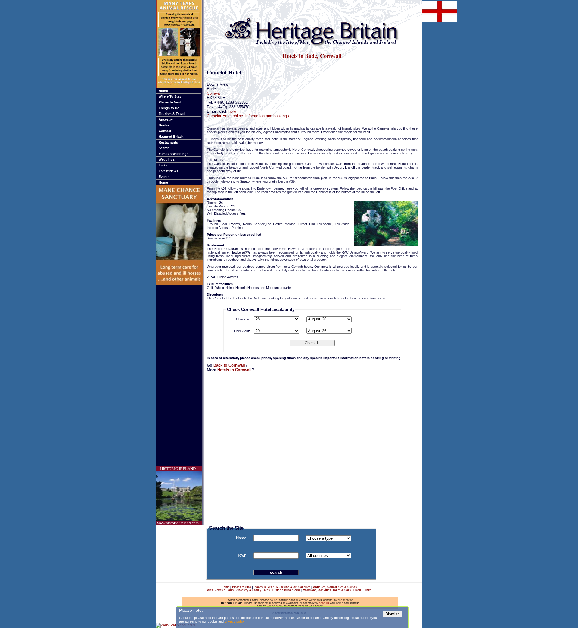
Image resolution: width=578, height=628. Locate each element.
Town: (242, 555)
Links (163, 165)
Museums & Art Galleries (293, 587)
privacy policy (235, 621)
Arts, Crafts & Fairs (220, 590)
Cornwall (214, 93)
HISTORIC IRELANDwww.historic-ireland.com (178, 495)
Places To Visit (264, 587)
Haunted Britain (171, 136)
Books (164, 125)
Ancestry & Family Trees (253, 590)
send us (324, 602)
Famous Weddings (173, 154)
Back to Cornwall (229, 365)
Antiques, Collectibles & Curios (335, 587)
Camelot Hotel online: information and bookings (248, 116)
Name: (241, 538)
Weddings (167, 159)
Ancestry (166, 119)
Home (163, 91)
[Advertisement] (180, 375)
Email (357, 590)
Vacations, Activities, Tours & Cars (327, 590)
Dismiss (392, 614)
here (232, 111)
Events (164, 176)
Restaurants (168, 142)
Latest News (168, 171)
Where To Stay (170, 96)
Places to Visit (170, 102)
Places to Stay (241, 587)
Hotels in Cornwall (234, 370)
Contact (165, 131)
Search (164, 148)
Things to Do (169, 108)
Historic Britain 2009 (286, 590)
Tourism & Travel (172, 113)
